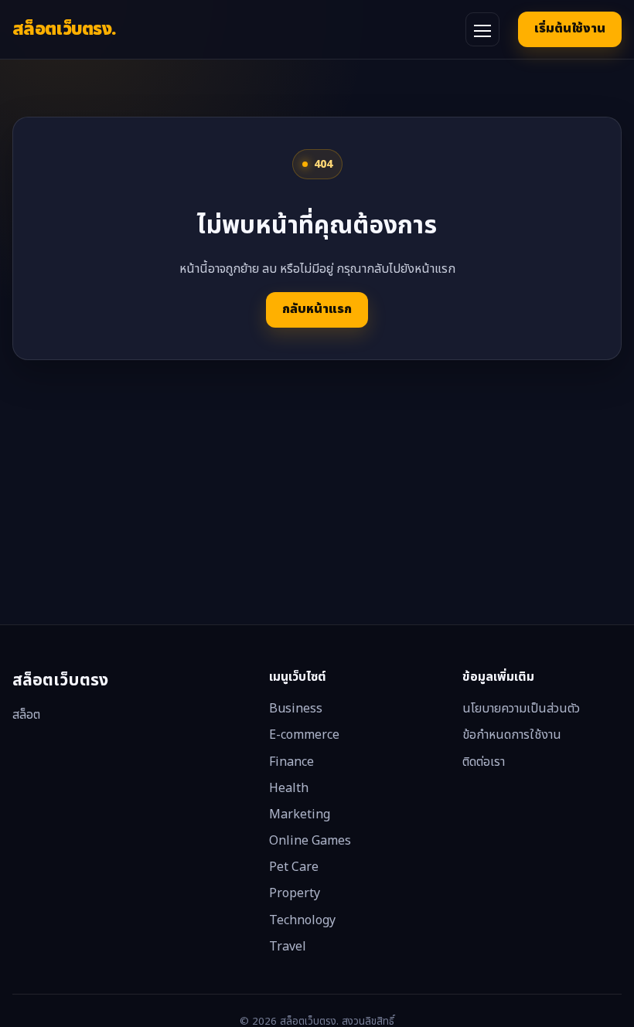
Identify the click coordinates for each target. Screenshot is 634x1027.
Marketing (299, 814)
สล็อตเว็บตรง (64, 29)
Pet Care (294, 867)
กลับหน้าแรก (317, 309)
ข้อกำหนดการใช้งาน (511, 735)
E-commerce (304, 735)
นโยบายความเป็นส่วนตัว (521, 708)
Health (288, 788)
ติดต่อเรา (483, 762)
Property (294, 893)
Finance (291, 762)
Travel (287, 946)
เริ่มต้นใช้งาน (569, 28)
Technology (302, 920)
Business (295, 708)
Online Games (310, 840)
